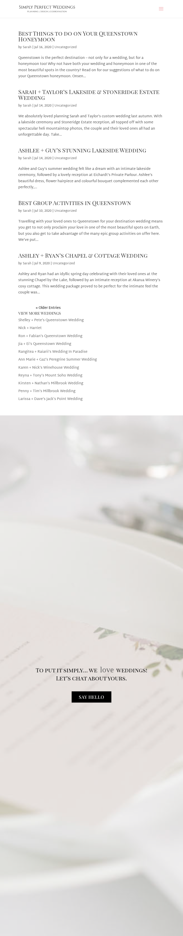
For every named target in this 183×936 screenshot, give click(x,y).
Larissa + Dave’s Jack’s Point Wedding (50, 399)
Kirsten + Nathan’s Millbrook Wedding (50, 383)
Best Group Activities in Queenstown (74, 203)
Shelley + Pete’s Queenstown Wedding (51, 320)
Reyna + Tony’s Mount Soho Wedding (50, 375)
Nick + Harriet (30, 328)
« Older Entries (48, 308)
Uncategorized (65, 47)
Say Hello (91, 697)
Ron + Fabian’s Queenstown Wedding (50, 336)
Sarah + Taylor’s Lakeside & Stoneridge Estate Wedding (88, 94)
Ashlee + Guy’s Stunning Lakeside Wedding (82, 150)
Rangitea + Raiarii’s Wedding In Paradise (52, 352)
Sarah (27, 47)
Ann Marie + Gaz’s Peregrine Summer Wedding (57, 360)
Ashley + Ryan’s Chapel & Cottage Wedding (83, 255)
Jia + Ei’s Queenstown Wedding (44, 344)
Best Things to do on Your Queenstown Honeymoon (78, 36)
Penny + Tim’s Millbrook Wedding (46, 391)
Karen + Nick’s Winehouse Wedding (48, 368)
